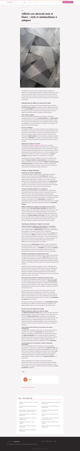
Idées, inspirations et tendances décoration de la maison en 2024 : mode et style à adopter (28, 411)
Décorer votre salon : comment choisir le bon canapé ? (50, 414)
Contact (54, 441)
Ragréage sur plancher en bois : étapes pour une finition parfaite (28, 430)
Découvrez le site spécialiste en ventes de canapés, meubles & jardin (51, 426)
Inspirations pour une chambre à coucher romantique (26, 422)
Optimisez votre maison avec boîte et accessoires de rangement (28, 403)
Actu (21, 2)
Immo (42, 2)
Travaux (58, 2)
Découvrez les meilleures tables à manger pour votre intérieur (50, 411)
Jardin (45, 2)
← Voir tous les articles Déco (27, 387)
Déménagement (30, 2)
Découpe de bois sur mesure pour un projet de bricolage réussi (27, 426)
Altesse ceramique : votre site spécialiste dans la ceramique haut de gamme (50, 418)
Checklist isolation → (68, 2)
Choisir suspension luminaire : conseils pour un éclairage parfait (28, 414)
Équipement (36, 2)
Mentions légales (48, 441)
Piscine (53, 2)
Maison (49, 2)
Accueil (17, 2)
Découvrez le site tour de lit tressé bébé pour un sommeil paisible (50, 407)
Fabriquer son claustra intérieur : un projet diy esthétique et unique (27, 418)
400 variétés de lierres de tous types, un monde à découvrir (28, 407)
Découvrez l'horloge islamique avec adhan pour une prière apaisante (51, 403)
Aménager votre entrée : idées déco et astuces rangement (50, 422)
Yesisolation (16, 441)
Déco (25, 2)
